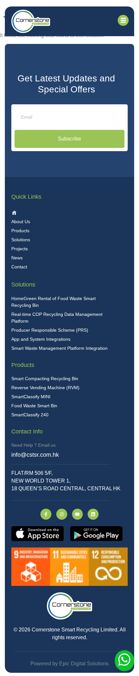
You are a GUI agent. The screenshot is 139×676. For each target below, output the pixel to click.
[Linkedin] (93, 514)
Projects (19, 248)
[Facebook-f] (45, 514)
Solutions (20, 239)
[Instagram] (61, 514)
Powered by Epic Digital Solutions (69, 663)
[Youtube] (77, 514)
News (17, 257)
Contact (19, 266)
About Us (20, 221)
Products (20, 230)
